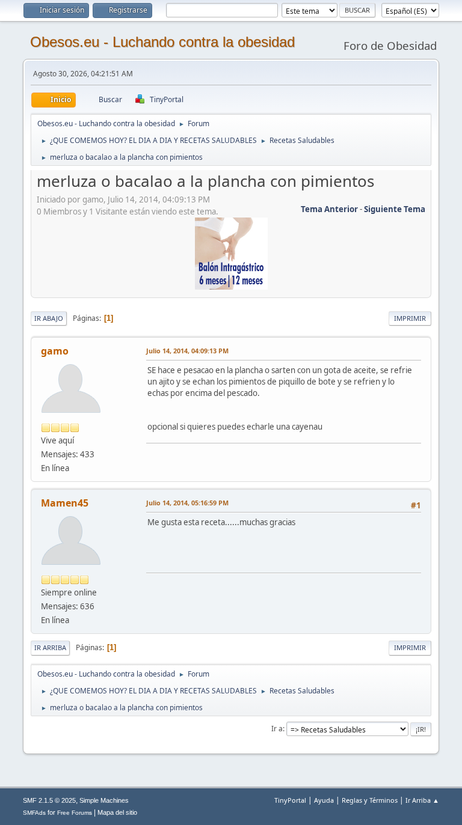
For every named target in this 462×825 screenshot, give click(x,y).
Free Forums (74, 812)
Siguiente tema (394, 209)
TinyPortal (290, 800)
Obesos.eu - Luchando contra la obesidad (162, 42)
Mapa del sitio (117, 812)
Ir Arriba (50, 647)
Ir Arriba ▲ (422, 800)
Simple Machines (104, 800)
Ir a (277, 728)
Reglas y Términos (370, 800)
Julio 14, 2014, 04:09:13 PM (187, 350)
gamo (55, 351)
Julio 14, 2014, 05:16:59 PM (187, 502)
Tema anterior (329, 209)
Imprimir (410, 318)
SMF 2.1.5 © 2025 (49, 800)
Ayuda (324, 800)
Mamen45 (64, 503)
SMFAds (34, 812)
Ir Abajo (48, 318)
